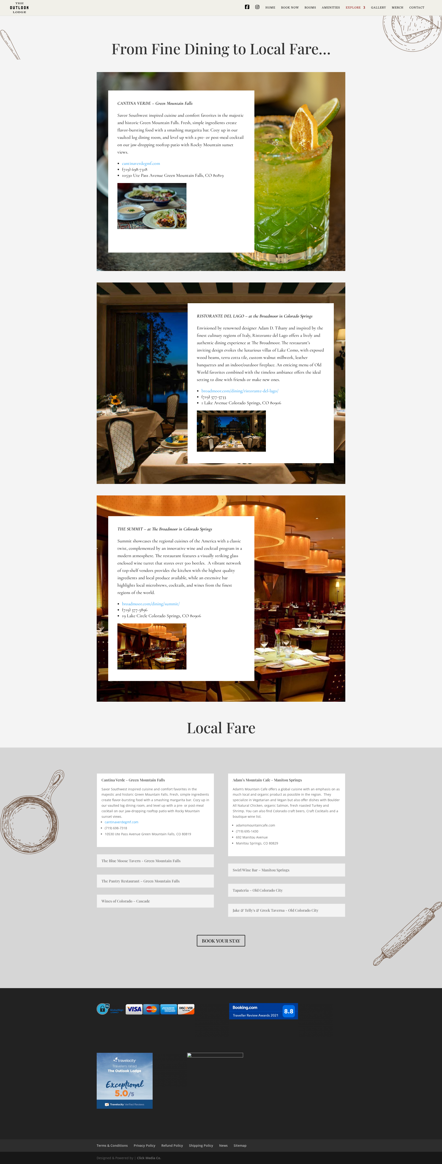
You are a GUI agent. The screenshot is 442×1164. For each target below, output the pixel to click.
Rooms (310, 7)
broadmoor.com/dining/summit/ (151, 604)
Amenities (331, 7)
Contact (417, 7)
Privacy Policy (144, 1145)
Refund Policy (172, 1145)
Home (270, 7)
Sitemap (240, 1145)
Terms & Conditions (112, 1145)
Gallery (378, 7)
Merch (398, 7)
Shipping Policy (201, 1145)
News (223, 1145)
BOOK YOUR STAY (221, 940)
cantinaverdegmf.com (141, 163)
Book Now (290, 7)
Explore (353, 7)
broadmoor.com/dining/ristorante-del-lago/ (240, 391)
